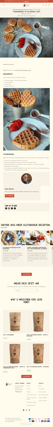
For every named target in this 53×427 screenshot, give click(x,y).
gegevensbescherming (43, 394)
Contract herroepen (43, 400)
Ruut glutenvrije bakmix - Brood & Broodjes (37, 335)
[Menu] (3, 5)
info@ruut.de (18, 391)
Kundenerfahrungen (31, 405)
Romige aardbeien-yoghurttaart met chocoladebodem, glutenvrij (37, 248)
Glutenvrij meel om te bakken (31, 398)
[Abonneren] (36, 290)
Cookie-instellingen (43, 397)
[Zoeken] (43, 5)
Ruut (24, 423)
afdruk (40, 386)
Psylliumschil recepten (32, 402)
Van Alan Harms (27, 13)
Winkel (28, 386)
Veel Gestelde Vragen (31, 394)
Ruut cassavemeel (8, 334)
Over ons (29, 389)
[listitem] (6, 208)
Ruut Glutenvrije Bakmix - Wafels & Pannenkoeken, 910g (14, 367)
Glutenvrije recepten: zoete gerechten (23, 9)
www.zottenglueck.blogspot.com (22, 70)
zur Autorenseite (9, 195)
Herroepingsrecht (42, 391)
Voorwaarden (41, 389)
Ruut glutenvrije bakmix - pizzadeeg (38, 366)
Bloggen (28, 391)
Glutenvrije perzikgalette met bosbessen (12, 248)
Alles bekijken (4, 227)
